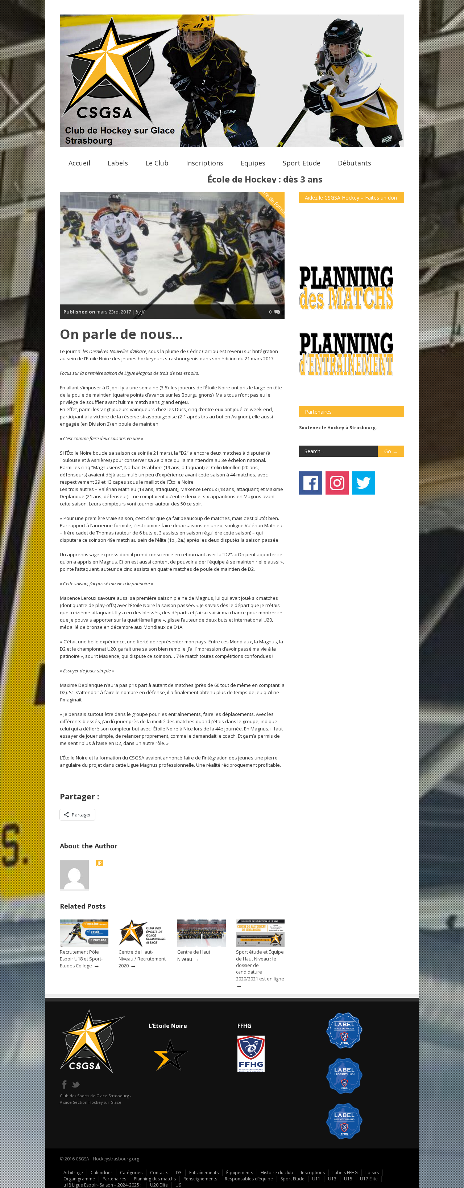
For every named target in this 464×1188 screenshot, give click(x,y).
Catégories (131, 1172)
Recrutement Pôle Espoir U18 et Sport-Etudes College (81, 958)
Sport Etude (301, 163)
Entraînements (204, 1172)
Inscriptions (204, 163)
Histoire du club (277, 1172)
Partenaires (114, 1179)
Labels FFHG (345, 1172)
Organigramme (79, 1179)
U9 (178, 1185)
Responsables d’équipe (249, 1179)
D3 (179, 1172)
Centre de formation (275, 202)
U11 (316, 1179)
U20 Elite (159, 1185)
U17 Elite (369, 1179)
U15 (348, 1179)
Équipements (239, 1172)
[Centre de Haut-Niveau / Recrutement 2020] (143, 945)
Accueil (79, 163)
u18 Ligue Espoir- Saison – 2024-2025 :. (102, 1185)
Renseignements (200, 1179)
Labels (118, 163)
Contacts (159, 1172)
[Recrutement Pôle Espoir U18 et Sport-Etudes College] (84, 945)
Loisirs (372, 1172)
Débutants (354, 163)
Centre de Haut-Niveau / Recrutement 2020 (142, 958)
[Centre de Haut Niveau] (201, 945)
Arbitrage (73, 1172)
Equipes (253, 163)
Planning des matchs (155, 1179)
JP (100, 863)
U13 (332, 1179)
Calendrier (101, 1172)
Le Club (157, 163)
